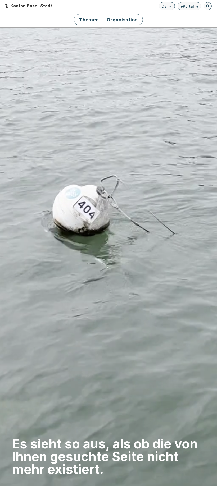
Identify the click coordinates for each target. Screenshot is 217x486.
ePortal (189, 7)
